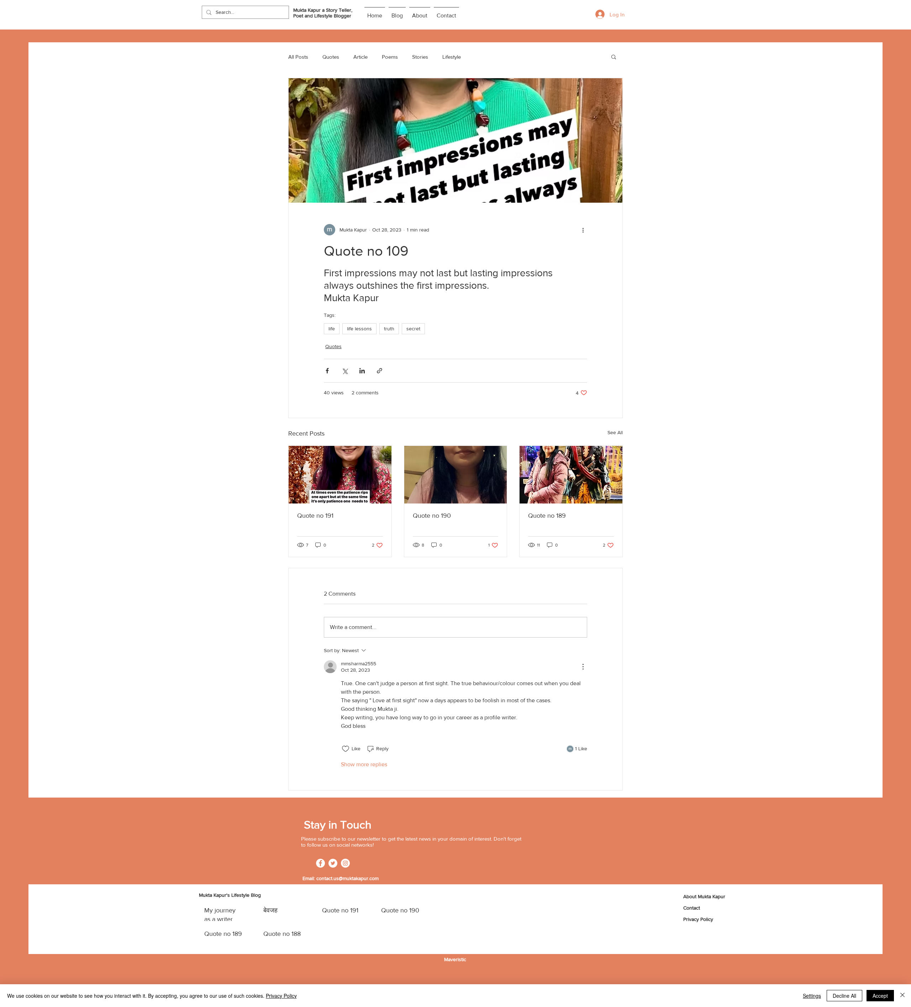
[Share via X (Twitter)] (344, 370)
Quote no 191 (315, 515)
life (331, 328)
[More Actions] (583, 666)
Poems (390, 57)
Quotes (330, 57)
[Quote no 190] (455, 474)
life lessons (359, 328)
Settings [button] (812, 995)
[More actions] (583, 229)
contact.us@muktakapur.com (347, 878)
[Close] (902, 995)
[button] (613, 56)
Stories (420, 57)
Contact (691, 908)
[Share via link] (379, 370)
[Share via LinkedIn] (362, 370)
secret (413, 328)
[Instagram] (345, 863)
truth (389, 328)
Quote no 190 (432, 515)
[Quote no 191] (340, 474)
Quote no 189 (547, 515)
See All (615, 432)
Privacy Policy (281, 995)
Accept (880, 995)
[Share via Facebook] (327, 370)
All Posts (298, 57)
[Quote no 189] (571, 474)
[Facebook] (320, 863)
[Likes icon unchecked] (345, 749)
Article (360, 57)
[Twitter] (332, 863)
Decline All (844, 995)
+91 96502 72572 (341, 872)
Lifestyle (451, 57)
